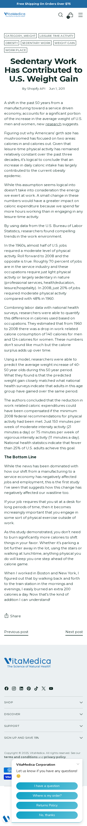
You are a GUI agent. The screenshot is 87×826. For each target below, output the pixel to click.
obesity (11, 43)
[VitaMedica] (14, 14)
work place (15, 50)
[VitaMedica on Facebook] (7, 689)
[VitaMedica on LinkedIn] (22, 689)
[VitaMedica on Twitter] (44, 689)
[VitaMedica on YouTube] (51, 689)
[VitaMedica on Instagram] (14, 689)
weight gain (65, 43)
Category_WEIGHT (20, 35)
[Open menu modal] (80, 15)
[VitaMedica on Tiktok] (36, 689)
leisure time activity (56, 35)
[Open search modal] (60, 15)
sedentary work (36, 43)
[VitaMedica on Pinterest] (29, 689)
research (53, 124)
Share (15, 616)
